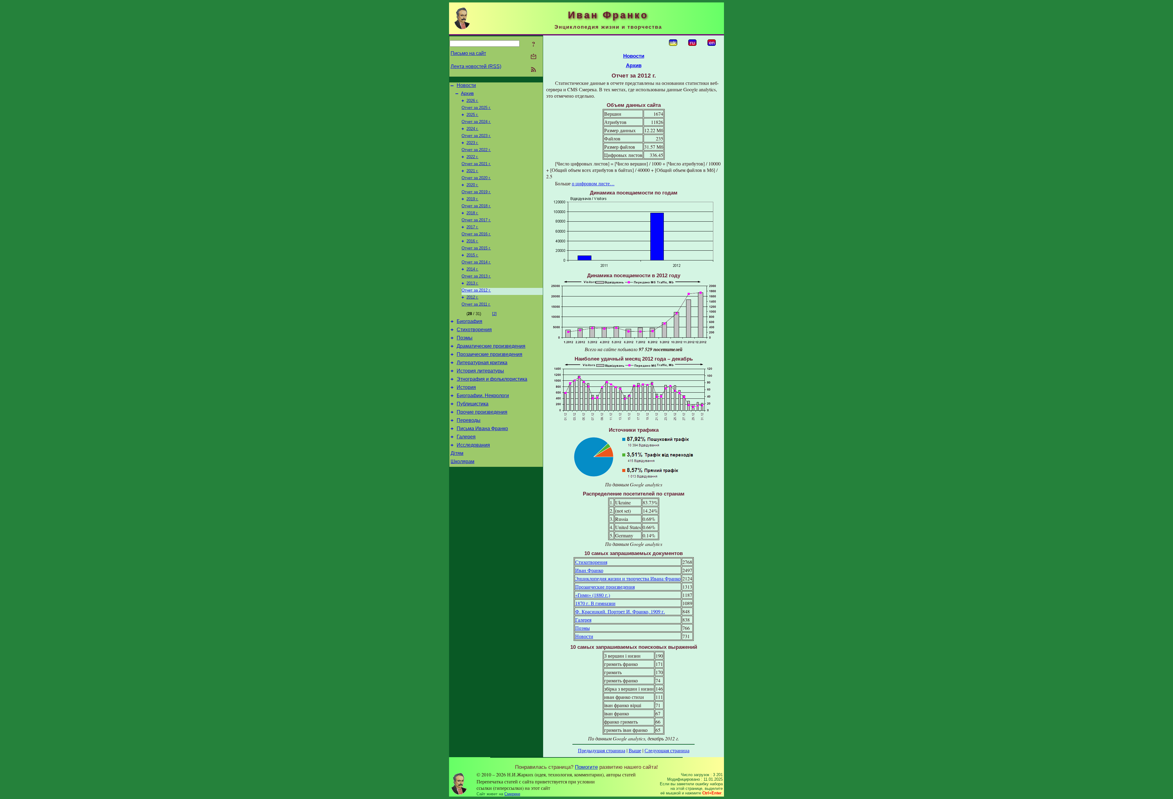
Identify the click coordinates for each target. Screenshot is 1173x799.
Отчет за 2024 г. (476, 121)
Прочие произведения (482, 412)
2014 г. (472, 269)
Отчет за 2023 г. (476, 135)
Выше (635, 750)
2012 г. (472, 297)
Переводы (469, 420)
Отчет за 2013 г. (476, 276)
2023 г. (472, 142)
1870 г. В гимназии (595, 603)
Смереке (512, 794)
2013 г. (472, 283)
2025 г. (472, 114)
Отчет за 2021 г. (476, 164)
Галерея (466, 436)
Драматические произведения (491, 346)
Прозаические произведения (489, 354)
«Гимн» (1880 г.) (592, 595)
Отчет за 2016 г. (476, 234)
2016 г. (472, 241)
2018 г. (472, 213)
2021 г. (472, 171)
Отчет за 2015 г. (476, 248)
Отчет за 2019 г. (476, 192)
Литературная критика (482, 362)
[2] (494, 313)
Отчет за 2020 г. (476, 178)
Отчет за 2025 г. (476, 107)
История (466, 387)
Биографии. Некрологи (483, 395)
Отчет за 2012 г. (476, 290)
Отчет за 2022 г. (476, 149)
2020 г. (472, 185)
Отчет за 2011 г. (476, 304)
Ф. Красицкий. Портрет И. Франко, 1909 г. (620, 611)
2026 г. (472, 100)
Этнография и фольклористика (492, 379)
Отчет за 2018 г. (476, 206)
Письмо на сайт (468, 53)
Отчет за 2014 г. (476, 262)
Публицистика (472, 403)
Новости (466, 85)
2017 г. (472, 227)
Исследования (473, 445)
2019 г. (472, 199)
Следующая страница (667, 750)
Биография (469, 321)
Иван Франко (589, 570)
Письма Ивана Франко (482, 428)
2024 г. (472, 128)
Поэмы (465, 337)
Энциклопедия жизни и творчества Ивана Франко (628, 578)
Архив (467, 93)
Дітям (457, 453)
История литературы (480, 370)
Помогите (586, 767)
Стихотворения (474, 329)
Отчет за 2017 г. (476, 220)
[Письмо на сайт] (533, 57)
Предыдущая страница (601, 750)
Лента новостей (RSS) (476, 66)
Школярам (462, 461)
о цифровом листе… (593, 183)
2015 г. (472, 255)
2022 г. (472, 156)
